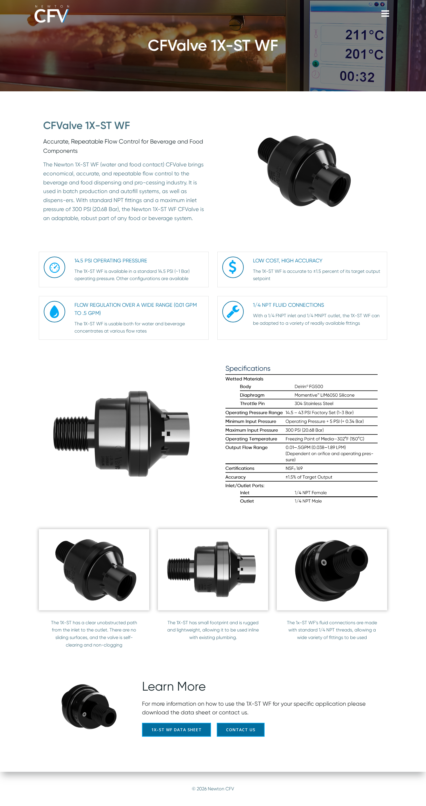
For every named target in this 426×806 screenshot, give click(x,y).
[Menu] (385, 14)
